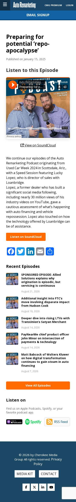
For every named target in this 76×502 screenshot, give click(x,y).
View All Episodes (38, 385)
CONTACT (49, 474)
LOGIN (69, 5)
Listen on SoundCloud (26, 237)
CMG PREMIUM (53, 5)
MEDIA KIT (25, 474)
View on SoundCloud (40, 145)
